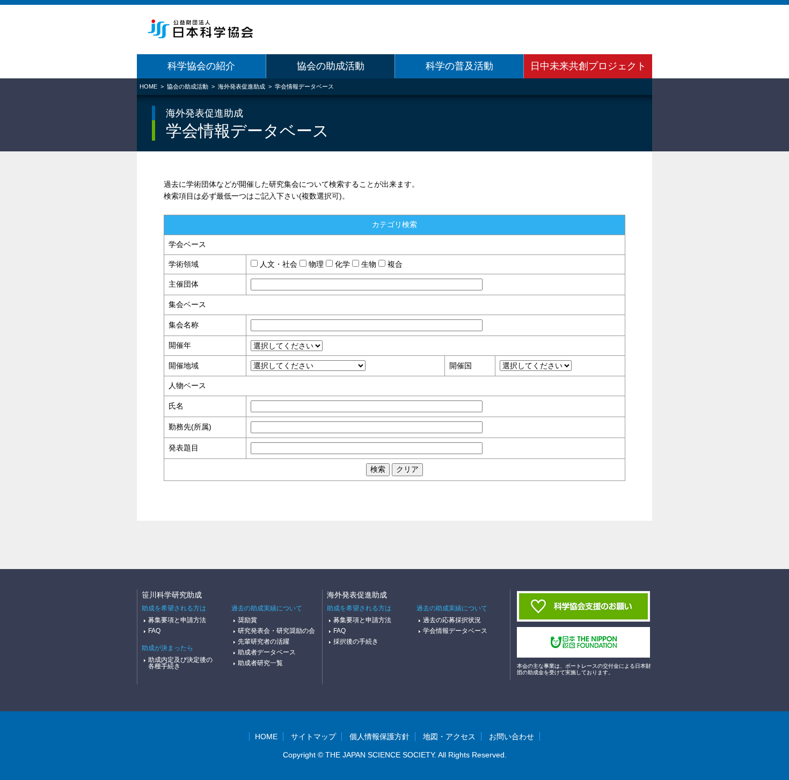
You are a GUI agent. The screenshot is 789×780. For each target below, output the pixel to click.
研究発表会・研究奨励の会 (276, 631)
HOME (148, 86)
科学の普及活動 (459, 66)
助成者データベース (267, 652)
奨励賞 (247, 620)
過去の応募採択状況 (452, 620)
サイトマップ (313, 736)
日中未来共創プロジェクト (588, 66)
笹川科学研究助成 (172, 595)
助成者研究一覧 (260, 663)
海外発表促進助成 (241, 86)
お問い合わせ (511, 736)
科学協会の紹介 (201, 66)
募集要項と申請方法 (177, 620)
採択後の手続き (355, 641)
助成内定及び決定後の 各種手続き (177, 663)
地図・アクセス (449, 736)
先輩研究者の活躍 (263, 641)
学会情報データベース (304, 86)
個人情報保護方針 (379, 736)
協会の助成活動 (330, 66)
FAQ (154, 631)
